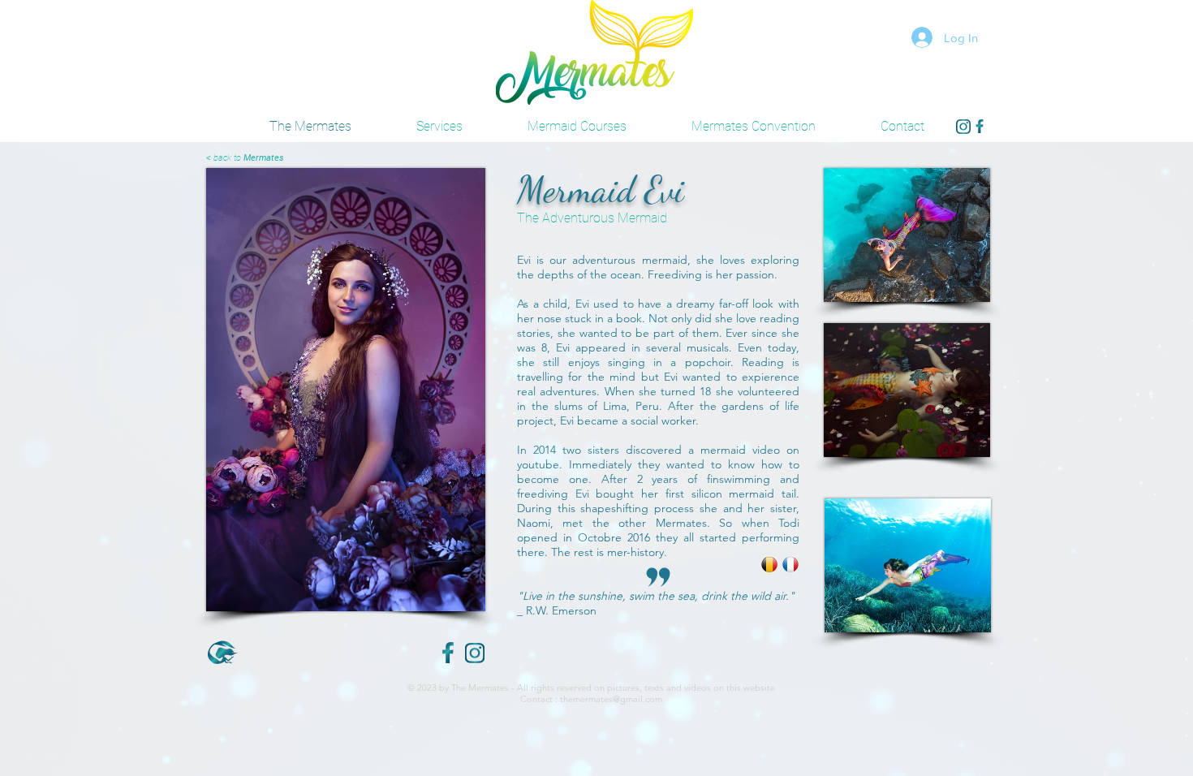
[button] (753, 126)
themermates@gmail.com (611, 699)
